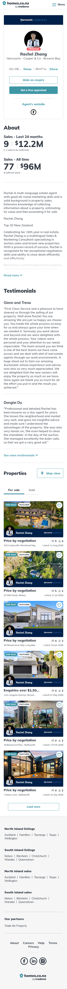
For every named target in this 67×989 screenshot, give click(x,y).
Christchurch (39, 856)
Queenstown (26, 859)
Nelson (8, 856)
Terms (53, 943)
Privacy (33, 947)
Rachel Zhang (10, 531)
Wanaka (9, 859)
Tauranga (39, 835)
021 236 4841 (15, 68)
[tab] (14, 489)
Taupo (52, 835)
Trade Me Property (15, 926)
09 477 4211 (42, 68)
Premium (33, 49)
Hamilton (24, 835)
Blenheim (22, 856)
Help (41, 943)
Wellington (10, 838)
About (14, 943)
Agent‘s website (33, 104)
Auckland (9, 835)
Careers (28, 943)
